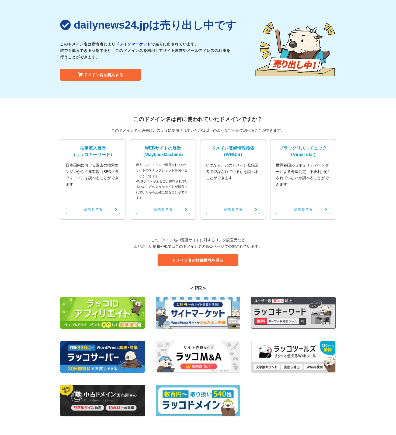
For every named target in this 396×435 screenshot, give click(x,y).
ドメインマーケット (133, 44)
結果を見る (93, 209)
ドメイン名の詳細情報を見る (198, 260)
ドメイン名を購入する (103, 75)
